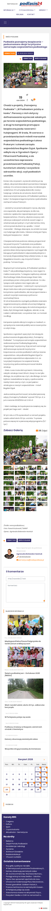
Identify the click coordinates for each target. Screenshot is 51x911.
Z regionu (10, 821)
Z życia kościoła (12, 829)
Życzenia (10, 849)
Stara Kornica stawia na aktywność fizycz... (24, 892)
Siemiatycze (12, 4)
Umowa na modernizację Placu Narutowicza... (25, 882)
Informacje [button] (9, 10)
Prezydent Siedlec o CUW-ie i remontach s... (24, 895)
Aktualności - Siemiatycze (17, 832)
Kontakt (31, 14)
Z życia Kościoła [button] (26, 10)
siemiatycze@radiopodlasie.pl (31, 560)
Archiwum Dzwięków (14, 851)
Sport (8, 827)
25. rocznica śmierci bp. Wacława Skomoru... (24, 874)
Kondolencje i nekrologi (15, 846)
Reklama (19, 14)
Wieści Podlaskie (40, 58)
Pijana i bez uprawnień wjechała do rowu (23, 879)
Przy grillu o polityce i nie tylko (18, 866)
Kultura (9, 824)
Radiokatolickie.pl (13, 854)
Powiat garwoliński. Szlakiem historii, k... (22, 884)
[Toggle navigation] (5, 22)
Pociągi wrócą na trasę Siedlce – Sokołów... (24, 876)
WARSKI (45, 908)
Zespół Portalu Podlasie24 (17, 843)
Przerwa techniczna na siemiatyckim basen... (25, 887)
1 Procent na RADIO (13, 857)
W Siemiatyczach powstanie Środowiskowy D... (25, 868)
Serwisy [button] (42, 10)
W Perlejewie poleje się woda (18, 890)
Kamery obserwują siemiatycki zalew (21, 871)
